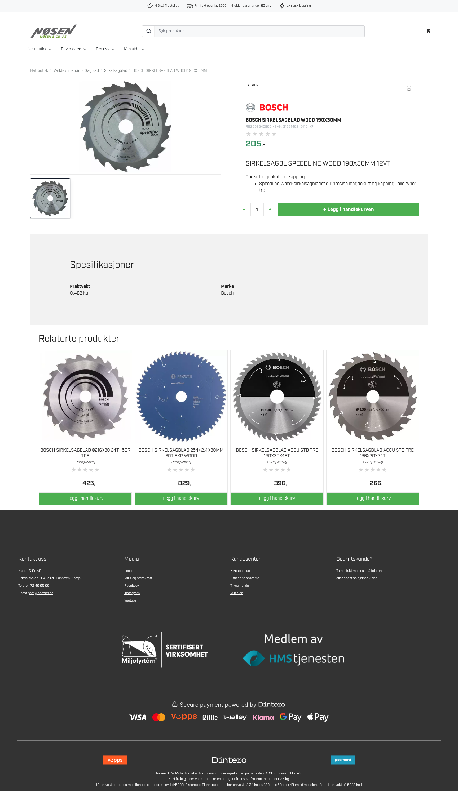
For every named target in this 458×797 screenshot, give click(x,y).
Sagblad (92, 70)
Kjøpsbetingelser (243, 571)
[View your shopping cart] (428, 30)
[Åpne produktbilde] (125, 126)
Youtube (130, 600)
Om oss (102, 49)
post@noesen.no (40, 593)
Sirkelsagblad (115, 70)
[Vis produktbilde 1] (50, 198)
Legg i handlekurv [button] (85, 498)
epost (348, 578)
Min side (131, 49)
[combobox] (253, 31)
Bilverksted (71, 49)
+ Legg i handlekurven (348, 209)
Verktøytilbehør (67, 70)
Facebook (131, 586)
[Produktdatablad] (409, 88)
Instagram (132, 593)
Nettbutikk (37, 49)
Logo (128, 571)
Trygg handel (240, 586)
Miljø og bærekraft (138, 578)
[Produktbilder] (125, 198)
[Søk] (148, 31)
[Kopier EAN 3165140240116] (311, 126)
